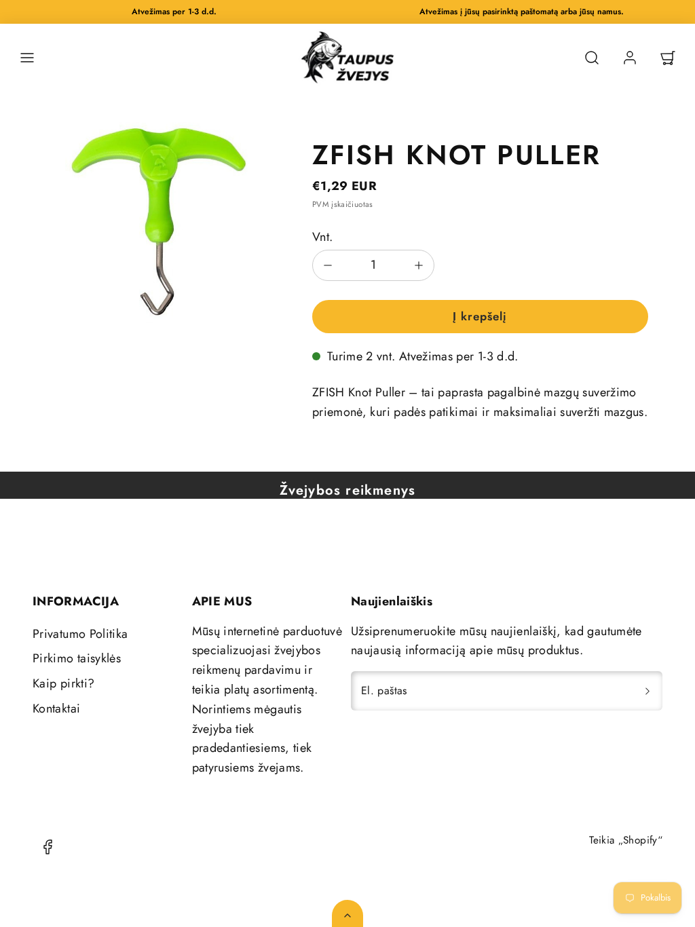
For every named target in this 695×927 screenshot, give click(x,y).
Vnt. (322, 237)
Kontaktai (56, 708)
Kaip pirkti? (63, 683)
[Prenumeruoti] (647, 691)
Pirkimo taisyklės (77, 658)
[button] (27, 57)
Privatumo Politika (80, 634)
